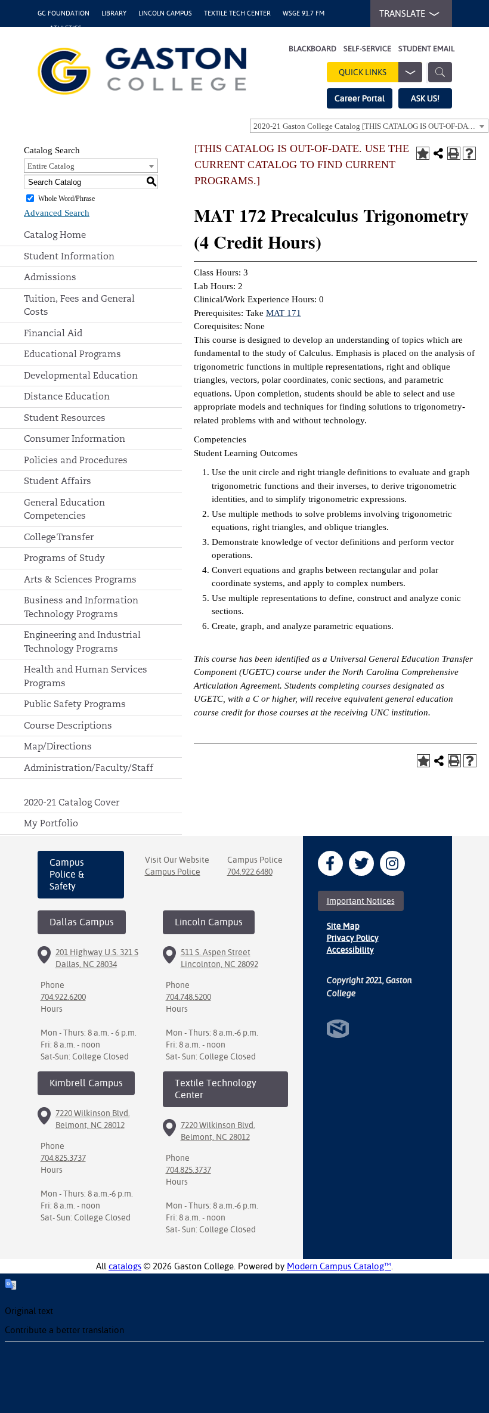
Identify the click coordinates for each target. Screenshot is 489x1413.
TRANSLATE (402, 13)
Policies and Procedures (76, 460)
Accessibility (350, 950)
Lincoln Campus (165, 13)
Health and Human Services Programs (85, 676)
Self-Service (367, 48)
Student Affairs (57, 481)
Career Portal (360, 98)
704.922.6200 (63, 997)
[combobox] (369, 126)
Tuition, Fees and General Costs (79, 305)
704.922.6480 (250, 871)
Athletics (65, 28)
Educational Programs (72, 354)
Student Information (69, 256)
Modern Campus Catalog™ (339, 1266)
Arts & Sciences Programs (80, 579)
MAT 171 (283, 313)
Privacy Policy (353, 938)
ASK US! (425, 98)
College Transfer (59, 537)
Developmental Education (81, 375)
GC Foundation (63, 13)
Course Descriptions (68, 725)
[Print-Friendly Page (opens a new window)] (453, 153)
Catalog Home (55, 234)
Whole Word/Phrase (66, 198)
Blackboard (312, 48)
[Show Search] (440, 72)
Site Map (343, 926)
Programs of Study (64, 557)
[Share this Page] (438, 153)
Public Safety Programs (75, 703)
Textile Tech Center (237, 13)
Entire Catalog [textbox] (51, 166)
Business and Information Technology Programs (81, 606)
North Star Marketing (338, 1029)
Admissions (50, 277)
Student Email (426, 48)
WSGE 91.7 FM (303, 13)
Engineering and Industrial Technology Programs (82, 641)
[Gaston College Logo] (142, 71)
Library (113, 13)
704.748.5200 (188, 997)
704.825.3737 (63, 1158)
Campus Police (172, 871)
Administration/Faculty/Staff (88, 767)
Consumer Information (74, 438)
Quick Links (362, 72)
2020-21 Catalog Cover (71, 802)
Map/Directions (58, 746)
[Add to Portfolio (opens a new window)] (422, 153)
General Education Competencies (64, 509)
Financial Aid (53, 333)
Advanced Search (56, 213)
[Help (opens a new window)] (469, 153)
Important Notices (361, 901)
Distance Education (67, 396)
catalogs (125, 1266)
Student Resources (65, 417)
